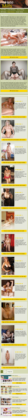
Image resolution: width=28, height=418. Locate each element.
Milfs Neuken (19, 382)
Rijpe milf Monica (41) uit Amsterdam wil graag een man (14, 322)
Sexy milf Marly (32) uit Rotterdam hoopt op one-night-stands (14, 117)
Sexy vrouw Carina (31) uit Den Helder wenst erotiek (14, 367)
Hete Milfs (3, 9)
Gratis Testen (19, 12)
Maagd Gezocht (19, 393)
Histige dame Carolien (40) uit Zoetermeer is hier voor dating (14, 208)
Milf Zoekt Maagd (19, 415)
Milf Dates (3, 12)
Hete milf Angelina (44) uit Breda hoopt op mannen (14, 344)
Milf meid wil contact (14, 57)
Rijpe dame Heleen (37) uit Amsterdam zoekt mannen (14, 139)
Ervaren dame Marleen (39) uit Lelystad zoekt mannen (14, 185)
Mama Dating (20, 9)
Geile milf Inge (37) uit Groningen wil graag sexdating (14, 162)
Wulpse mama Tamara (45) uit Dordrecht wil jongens (14, 253)
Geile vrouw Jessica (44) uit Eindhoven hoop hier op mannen (14, 299)
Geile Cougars (19, 404)
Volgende (9, 371)
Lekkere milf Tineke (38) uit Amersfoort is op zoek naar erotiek (14, 276)
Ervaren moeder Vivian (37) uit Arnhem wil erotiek (14, 230)
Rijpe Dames (11, 12)
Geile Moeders (11, 9)
